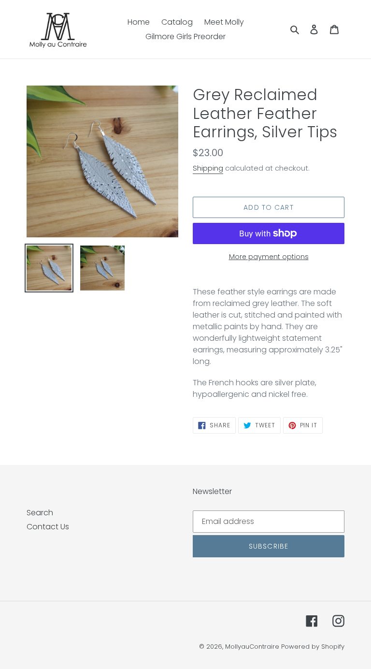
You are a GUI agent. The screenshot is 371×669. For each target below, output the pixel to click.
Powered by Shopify (312, 646)
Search (40, 512)
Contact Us (48, 526)
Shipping (208, 168)
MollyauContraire (252, 646)
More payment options (269, 257)
